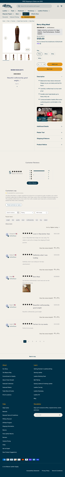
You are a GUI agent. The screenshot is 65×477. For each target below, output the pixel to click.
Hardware (21, 11)
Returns (5, 430)
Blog (35, 398)
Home (4, 21)
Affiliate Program (7, 422)
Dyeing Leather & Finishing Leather (43, 383)
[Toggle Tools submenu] (15, 11)
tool (37, 220)
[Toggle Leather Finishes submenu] (49, 11)
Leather (5, 11)
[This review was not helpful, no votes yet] (57, 248)
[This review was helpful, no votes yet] (54, 248)
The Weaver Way (7, 372)
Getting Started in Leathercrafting (43, 369)
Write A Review (32, 183)
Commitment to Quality (9, 376)
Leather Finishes (43, 11)
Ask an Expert (6, 448)
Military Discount (7, 419)
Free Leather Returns (8, 433)
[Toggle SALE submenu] (28, 14)
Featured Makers (7, 387)
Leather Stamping (38, 391)
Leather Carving (38, 387)
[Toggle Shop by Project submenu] (13, 14)
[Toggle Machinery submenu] (35, 11)
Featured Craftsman (8, 383)
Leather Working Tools (40, 376)
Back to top (32, 356)
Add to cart (55, 64)
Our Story (5, 369)
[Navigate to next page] (43, 341)
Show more (9, 224)
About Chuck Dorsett (8, 380)
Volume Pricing (14, 17)
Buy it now (49, 69)
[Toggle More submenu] (20, 14)
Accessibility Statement (32, 470)
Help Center (6, 408)
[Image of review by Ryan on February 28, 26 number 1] (27, 288)
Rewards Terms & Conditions (10, 415)
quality (18, 220)
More (17, 14)
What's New (35, 14)
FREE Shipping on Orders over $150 (32, 1)
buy (41, 220)
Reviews (5, 437)
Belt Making (37, 380)
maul (23, 220)
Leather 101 (37, 395)
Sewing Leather (38, 372)
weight (8, 220)
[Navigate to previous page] (21, 341)
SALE (25, 14)
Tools (12, 11)
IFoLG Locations (7, 395)
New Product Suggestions (10, 452)
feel (13, 220)
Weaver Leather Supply (12, 466)
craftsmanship (30, 220)
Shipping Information (8, 426)
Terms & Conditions (57, 470)
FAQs (4, 445)
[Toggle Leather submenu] (8, 11)
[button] (61, 6)
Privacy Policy (45, 470)
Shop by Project (7, 14)
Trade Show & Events (8, 391)
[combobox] (34, 6)
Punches (13, 21)
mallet (45, 220)
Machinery (31, 11)
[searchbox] (11, 212)
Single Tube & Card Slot (22, 21)
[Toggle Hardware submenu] (25, 11)
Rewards (5, 17)
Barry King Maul (32, 21)
